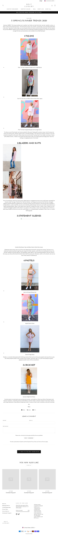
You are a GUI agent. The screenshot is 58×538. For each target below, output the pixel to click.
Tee (25, 98)
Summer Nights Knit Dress (29, 396)
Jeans (40, 98)
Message (5, 426)
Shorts (40, 67)
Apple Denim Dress (29, 323)
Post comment (29, 438)
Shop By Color (26, 9)
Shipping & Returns (6, 505)
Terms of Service (42, 441)
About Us (4, 503)
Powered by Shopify (29, 533)
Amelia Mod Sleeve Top (20, 247)
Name (4, 420)
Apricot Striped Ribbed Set (29, 292)
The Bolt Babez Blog (6, 507)
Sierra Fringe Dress (29, 354)
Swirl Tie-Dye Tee (35, 135)
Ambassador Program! (6, 513)
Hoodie (31, 67)
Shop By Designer (12, 9)
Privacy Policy (34, 441)
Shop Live (41, 9)
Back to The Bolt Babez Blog (29, 451)
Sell (34, 9)
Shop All (48, 9)
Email (31, 420)
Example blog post (11, 492)
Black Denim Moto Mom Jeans (36, 247)
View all (29, 465)
